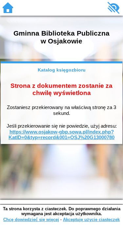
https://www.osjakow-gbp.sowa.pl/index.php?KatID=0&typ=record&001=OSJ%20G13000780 (61, 134)
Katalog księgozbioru (62, 69)
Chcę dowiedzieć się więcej (31, 219)
